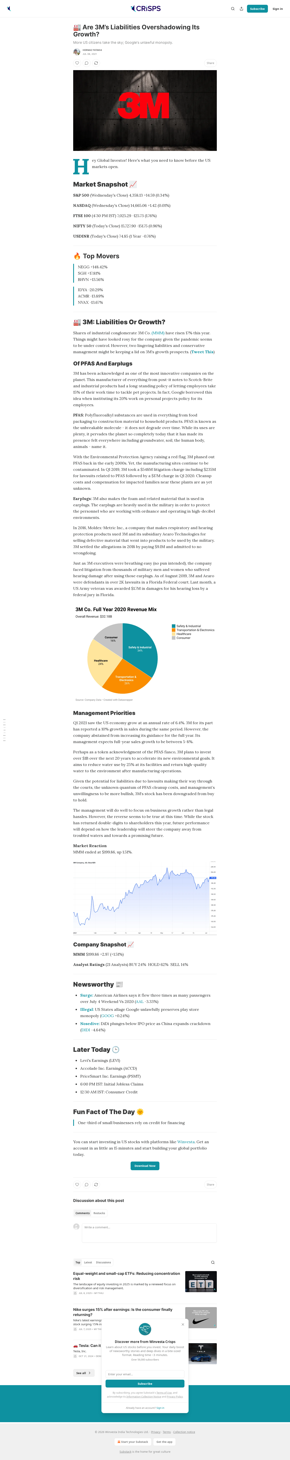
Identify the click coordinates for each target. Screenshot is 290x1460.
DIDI (85, 1029)
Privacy (155, 1432)
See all (81, 1373)
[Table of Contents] (4, 730)
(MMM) (158, 332)
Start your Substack (134, 1442)
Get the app (164, 1442)
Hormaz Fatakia (92, 50)
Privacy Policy (175, 1396)
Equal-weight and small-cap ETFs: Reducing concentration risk (126, 1276)
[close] (183, 1324)
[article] (145, 1285)
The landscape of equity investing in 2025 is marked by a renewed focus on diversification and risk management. (124, 1286)
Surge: (86, 995)
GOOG (107, 1015)
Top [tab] (78, 1262)
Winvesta (186, 1141)
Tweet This (202, 351)
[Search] (233, 9)
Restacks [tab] (99, 1213)
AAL (140, 1001)
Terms (167, 1432)
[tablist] (90, 1213)
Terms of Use (164, 1392)
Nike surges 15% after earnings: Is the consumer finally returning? (122, 1312)
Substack (125, 1451)
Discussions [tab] (103, 1262)
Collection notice (184, 1432)
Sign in (278, 9)
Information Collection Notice (143, 1396)
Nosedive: (90, 1023)
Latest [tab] (88, 1262)
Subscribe (257, 9)
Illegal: (87, 1009)
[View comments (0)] (87, 63)
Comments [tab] (83, 1213)
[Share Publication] (241, 9)
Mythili (99, 1293)
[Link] (68, 184)
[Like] (77, 63)
